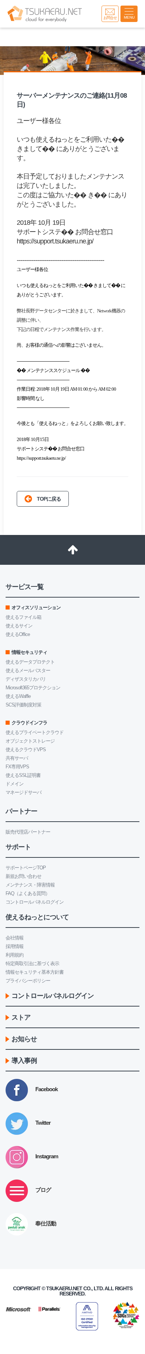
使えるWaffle (18, 696)
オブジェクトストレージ (30, 741)
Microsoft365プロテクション (33, 687)
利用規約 (14, 954)
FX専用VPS (17, 766)
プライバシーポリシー (28, 980)
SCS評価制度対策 (23, 704)
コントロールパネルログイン (35, 902)
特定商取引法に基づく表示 (32, 963)
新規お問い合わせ (23, 876)
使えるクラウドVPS (26, 749)
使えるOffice (18, 634)
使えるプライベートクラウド (35, 732)
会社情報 (14, 937)
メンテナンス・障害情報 (30, 884)
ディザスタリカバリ (26, 679)
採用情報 (14, 946)
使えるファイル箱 (23, 617)
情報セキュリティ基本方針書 (35, 972)
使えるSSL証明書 (23, 775)
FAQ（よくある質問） (28, 893)
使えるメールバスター (28, 670)
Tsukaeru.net (64, 1288)
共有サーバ (17, 758)
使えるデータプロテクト (30, 661)
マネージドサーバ (23, 792)
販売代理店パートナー (28, 831)
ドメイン (14, 783)
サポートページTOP (26, 867)
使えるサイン (19, 625)
